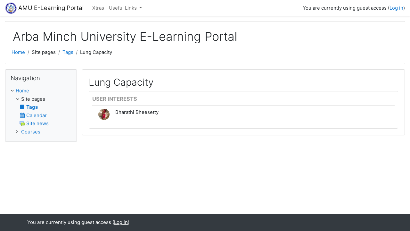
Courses (30, 132)
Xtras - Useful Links (115, 8)
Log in (396, 8)
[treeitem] (41, 91)
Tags (67, 52)
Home (18, 52)
